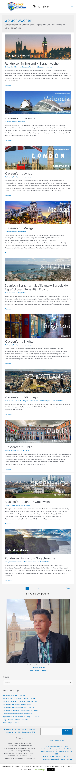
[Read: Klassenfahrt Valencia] (38, 102)
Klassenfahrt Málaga (19, 228)
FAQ (33, 732)
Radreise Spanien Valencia (11, 723)
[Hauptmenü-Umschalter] (72, 6)
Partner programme (55, 740)
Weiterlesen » (9, 85)
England (7, 67)
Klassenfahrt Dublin (18, 447)
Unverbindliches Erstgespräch (38, 670)
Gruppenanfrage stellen (38, 667)
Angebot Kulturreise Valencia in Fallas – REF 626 (18, 707)
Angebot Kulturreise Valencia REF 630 (15, 720)
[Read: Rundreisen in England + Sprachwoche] (38, 47)
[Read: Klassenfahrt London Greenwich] (38, 486)
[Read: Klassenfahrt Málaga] (38, 212)
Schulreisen (42, 6)
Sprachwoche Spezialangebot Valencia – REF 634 (19, 698)
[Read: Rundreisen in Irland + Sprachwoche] (38, 542)
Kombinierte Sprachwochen (19, 67)
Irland (22, 450)
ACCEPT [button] (50, 770)
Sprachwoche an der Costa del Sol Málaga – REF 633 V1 (21, 716)
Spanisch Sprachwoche (12, 121)
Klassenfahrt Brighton (20, 341)
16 (38, 588)
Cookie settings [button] (39, 770)
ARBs (15, 732)
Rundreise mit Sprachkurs (37, 67)
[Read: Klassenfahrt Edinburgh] (38, 381)
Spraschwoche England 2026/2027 (14, 695)
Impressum (7, 729)
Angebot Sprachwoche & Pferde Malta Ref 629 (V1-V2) (20, 710)
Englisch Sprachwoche (18, 177)
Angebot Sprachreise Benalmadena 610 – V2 (17, 713)
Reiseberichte (26, 732)
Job (63, 740)
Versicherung (22, 729)
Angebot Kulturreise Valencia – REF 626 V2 (17, 704)
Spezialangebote (51, 401)
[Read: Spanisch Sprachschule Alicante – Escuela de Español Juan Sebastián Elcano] (38, 270)
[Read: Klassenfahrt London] (38, 157)
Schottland (42, 401)
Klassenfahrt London (19, 173)
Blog (19, 732)
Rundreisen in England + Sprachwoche (32, 63)
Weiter (69, 588)
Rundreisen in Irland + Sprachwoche (30, 558)
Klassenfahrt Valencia (20, 118)
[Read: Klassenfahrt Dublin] (38, 431)
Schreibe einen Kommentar (13, 401)
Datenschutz (9, 732)
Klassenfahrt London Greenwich (27, 502)
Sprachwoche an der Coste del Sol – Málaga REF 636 (20, 701)
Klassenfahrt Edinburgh (21, 397)
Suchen (67, 731)
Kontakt (14, 729)
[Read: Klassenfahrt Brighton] (38, 326)
